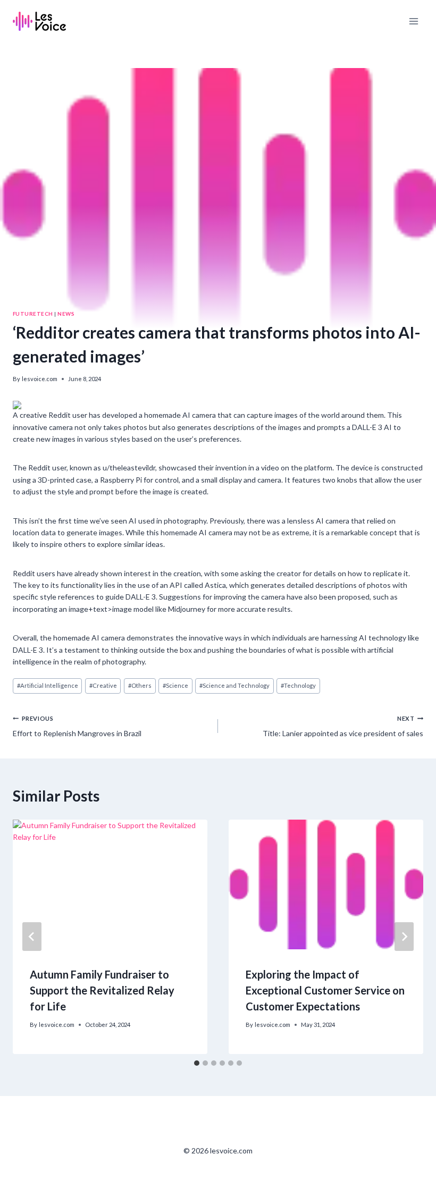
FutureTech (33, 313)
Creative (103, 685)
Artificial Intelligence (47, 685)
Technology (298, 685)
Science (175, 685)
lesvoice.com (39, 378)
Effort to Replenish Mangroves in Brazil (77, 726)
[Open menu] (413, 21)
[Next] (404, 936)
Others (140, 685)
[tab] (196, 1063)
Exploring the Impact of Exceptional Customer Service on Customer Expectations (325, 990)
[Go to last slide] (31, 936)
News (65, 313)
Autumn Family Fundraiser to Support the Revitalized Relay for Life (102, 990)
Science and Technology (234, 685)
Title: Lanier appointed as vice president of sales (343, 726)
